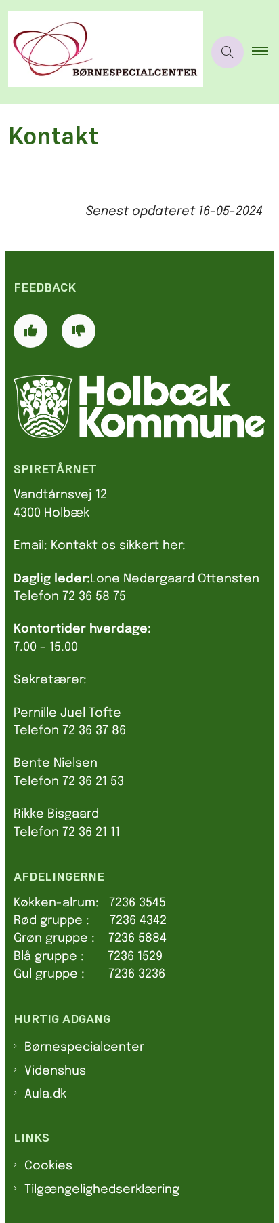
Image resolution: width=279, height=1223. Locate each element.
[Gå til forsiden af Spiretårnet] (101, 52)
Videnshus (55, 1071)
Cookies (48, 1166)
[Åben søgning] (227, 52)
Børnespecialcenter (84, 1047)
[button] (265, 52)
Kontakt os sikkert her (116, 546)
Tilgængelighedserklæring (101, 1190)
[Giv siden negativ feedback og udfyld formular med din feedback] (78, 331)
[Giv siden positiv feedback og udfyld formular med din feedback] (30, 331)
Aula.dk (45, 1094)
